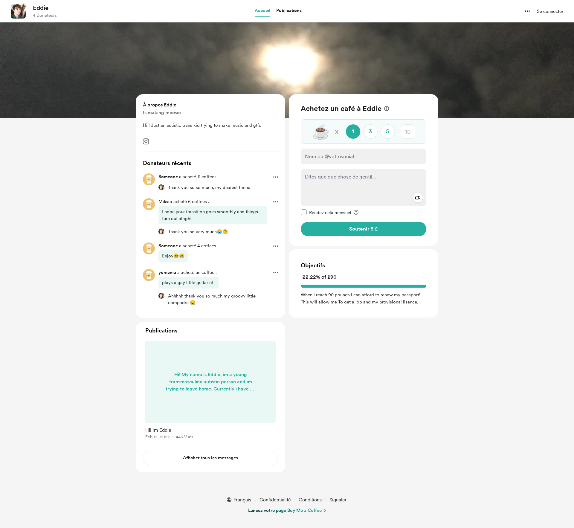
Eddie (40, 7)
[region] (363, 170)
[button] (262, 11)
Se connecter (550, 11)
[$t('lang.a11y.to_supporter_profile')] (161, 187)
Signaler (338, 500)
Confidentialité (275, 500)
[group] (210, 391)
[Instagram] (146, 141)
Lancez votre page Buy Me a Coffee (285, 510)
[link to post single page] (210, 391)
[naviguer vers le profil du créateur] (18, 11)
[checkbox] (326, 212)
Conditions (310, 500)
